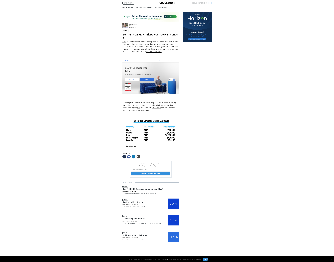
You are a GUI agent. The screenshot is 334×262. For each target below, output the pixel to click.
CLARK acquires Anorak (133, 218)
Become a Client (141, 7)
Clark (124, 42)
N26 (138, 108)
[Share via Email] (139, 157)
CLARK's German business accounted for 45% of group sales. (139, 193)
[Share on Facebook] (129, 157)
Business (125, 186)
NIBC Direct (156, 108)
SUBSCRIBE (194, 3)
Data (124, 7)
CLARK (125, 31)
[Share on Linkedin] (134, 157)
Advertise (201, 3)
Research (131, 7)
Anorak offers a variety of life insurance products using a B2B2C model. (142, 223)
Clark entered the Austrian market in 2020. (133, 206)
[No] (332, 259)
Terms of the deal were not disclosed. (132, 240)
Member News (162, 7)
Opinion (149, 7)
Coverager (137, 26)
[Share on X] (124, 157)
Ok (205, 259)
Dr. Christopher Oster (154, 52)
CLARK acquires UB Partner (135, 235)
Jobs (155, 7)
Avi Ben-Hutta (133, 24)
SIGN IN (210, 3)
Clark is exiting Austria (132, 202)
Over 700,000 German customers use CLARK (143, 189)
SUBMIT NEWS (128, 3)
